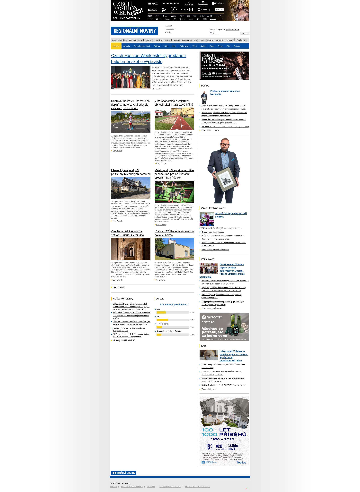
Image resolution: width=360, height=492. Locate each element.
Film (228, 46)
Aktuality (126, 46)
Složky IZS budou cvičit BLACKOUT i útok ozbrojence (224, 385)
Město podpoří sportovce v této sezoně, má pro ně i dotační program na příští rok (174, 174)
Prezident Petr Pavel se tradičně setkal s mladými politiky (225, 127)
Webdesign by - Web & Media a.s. (197, 487)
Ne (158, 316)
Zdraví (220, 46)
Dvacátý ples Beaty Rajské (213, 232)
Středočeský (122, 40)
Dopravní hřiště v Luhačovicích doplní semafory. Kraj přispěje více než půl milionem (130, 104)
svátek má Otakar (232, 29)
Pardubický (229, 40)
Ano (158, 309)
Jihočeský (168, 40)
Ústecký (141, 40)
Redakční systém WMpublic (170, 487)
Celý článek (156, 88)
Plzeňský (159, 40)
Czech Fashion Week (142, 46)
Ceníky (168, 32)
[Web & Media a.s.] (247, 489)
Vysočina (177, 40)
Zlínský (196, 40)
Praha (114, 40)
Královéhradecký (241, 40)
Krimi (174, 46)
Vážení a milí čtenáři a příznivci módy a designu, (221, 228)
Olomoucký (220, 40)
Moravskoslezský (207, 40)
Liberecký (132, 40)
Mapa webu (151, 487)
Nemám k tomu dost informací (169, 331)
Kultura (203, 46)
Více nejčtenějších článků (124, 340)
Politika (157, 46)
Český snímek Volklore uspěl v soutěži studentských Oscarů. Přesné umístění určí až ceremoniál (222, 270)
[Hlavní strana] (134, 36)
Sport (212, 46)
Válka (166, 46)
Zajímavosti (184, 46)
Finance (237, 46)
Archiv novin (170, 29)
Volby (195, 46)
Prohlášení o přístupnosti (132, 487)
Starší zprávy (118, 287)
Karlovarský (150, 40)
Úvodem (116, 46)
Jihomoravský (187, 40)
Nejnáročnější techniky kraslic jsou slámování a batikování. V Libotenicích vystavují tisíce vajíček (131, 315)
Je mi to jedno (162, 324)
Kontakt (169, 26)
